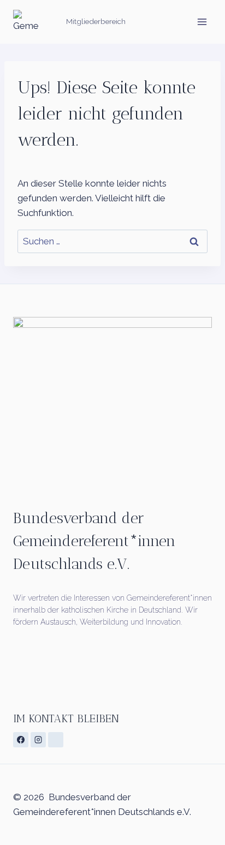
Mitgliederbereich (96, 21)
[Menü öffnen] (202, 21)
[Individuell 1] (55, 739)
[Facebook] (20, 739)
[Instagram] (38, 739)
